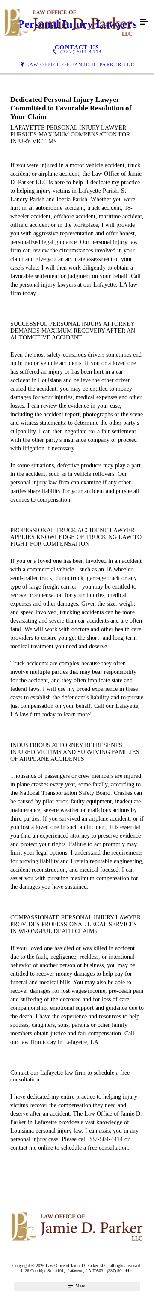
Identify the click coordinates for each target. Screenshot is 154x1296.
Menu (80, 1285)
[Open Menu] (143, 22)
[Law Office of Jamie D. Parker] (68, 22)
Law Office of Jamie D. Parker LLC (80, 64)
